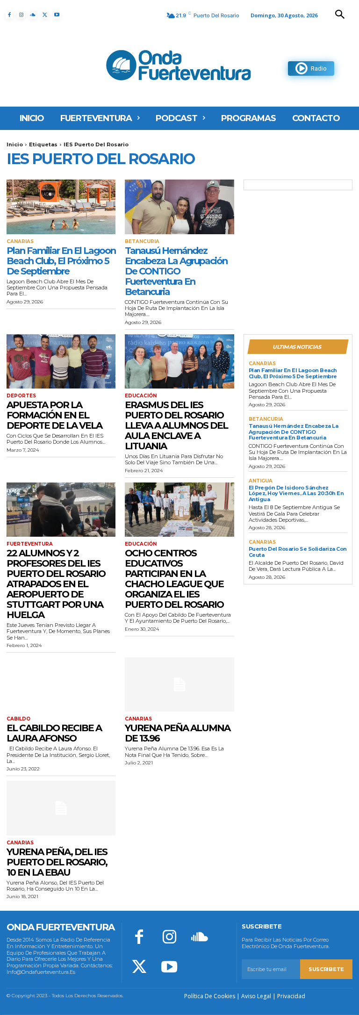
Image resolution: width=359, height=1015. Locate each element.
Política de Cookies (209, 996)
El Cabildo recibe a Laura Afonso (54, 733)
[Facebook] (9, 15)
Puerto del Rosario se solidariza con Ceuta (298, 552)
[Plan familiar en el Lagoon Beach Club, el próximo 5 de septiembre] (61, 207)
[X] (44, 15)
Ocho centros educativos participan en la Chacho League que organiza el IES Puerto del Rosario (174, 578)
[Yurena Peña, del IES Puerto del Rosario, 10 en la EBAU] (61, 808)
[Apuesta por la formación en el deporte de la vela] (61, 361)
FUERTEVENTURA (30, 544)
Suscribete (326, 969)
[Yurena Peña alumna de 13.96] (179, 684)
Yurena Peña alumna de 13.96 (177, 733)
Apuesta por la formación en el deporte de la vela (54, 415)
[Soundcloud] (32, 15)
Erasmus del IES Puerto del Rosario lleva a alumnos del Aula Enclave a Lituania (176, 425)
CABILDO (18, 719)
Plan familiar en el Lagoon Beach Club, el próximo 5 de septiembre (61, 261)
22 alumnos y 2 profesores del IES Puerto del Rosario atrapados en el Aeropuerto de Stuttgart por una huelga (56, 583)
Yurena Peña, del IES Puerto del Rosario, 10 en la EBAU (57, 862)
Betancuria (142, 242)
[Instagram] (20, 15)
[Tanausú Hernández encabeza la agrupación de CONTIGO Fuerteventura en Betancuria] (179, 207)
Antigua (261, 481)
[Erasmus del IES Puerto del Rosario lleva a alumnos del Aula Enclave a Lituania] (179, 361)
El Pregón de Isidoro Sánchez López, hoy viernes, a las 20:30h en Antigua (296, 493)
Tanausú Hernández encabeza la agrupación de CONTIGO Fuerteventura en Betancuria (176, 271)
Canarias (20, 242)
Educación (141, 396)
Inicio (15, 144)
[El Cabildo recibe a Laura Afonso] (61, 684)
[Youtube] (56, 15)
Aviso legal (256, 996)
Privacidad (291, 996)
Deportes (21, 396)
